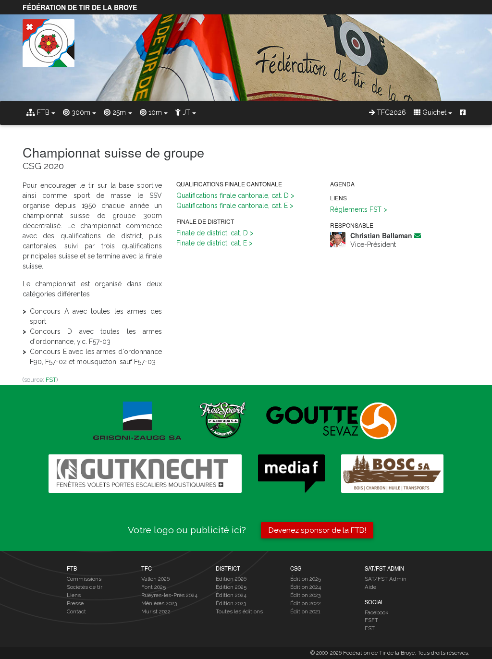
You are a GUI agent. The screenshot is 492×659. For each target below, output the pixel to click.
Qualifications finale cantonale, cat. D (232, 195)
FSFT (371, 620)
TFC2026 (390, 112)
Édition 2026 (231, 578)
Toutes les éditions (239, 611)
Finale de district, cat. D (212, 233)
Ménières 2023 (159, 603)
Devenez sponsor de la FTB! (317, 530)
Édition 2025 (231, 587)
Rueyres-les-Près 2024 (169, 595)
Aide (370, 587)
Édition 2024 (231, 595)
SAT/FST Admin (385, 578)
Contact (76, 611)
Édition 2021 (305, 611)
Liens (74, 595)
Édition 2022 (305, 603)
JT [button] (185, 112)
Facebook (376, 612)
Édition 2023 (231, 603)
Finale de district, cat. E (211, 243)
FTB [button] (42, 112)
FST (51, 379)
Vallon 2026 (155, 578)
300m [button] (80, 112)
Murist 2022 (156, 611)
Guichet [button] (433, 112)
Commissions (84, 578)
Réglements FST (355, 209)
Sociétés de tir (84, 587)
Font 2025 (153, 587)
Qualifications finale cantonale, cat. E (232, 205)
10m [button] (154, 112)
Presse (75, 603)
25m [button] (118, 112)
